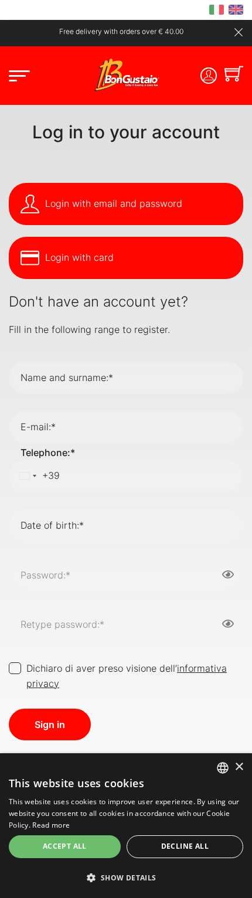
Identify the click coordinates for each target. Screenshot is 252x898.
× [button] (238, 767)
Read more (51, 825)
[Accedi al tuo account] (208, 75)
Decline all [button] (185, 846)
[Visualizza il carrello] (233, 75)
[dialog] (126, 825)
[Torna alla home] (126, 74)
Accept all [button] (65, 846)
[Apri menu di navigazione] (19, 79)
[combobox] (37, 476)
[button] (126, 877)
